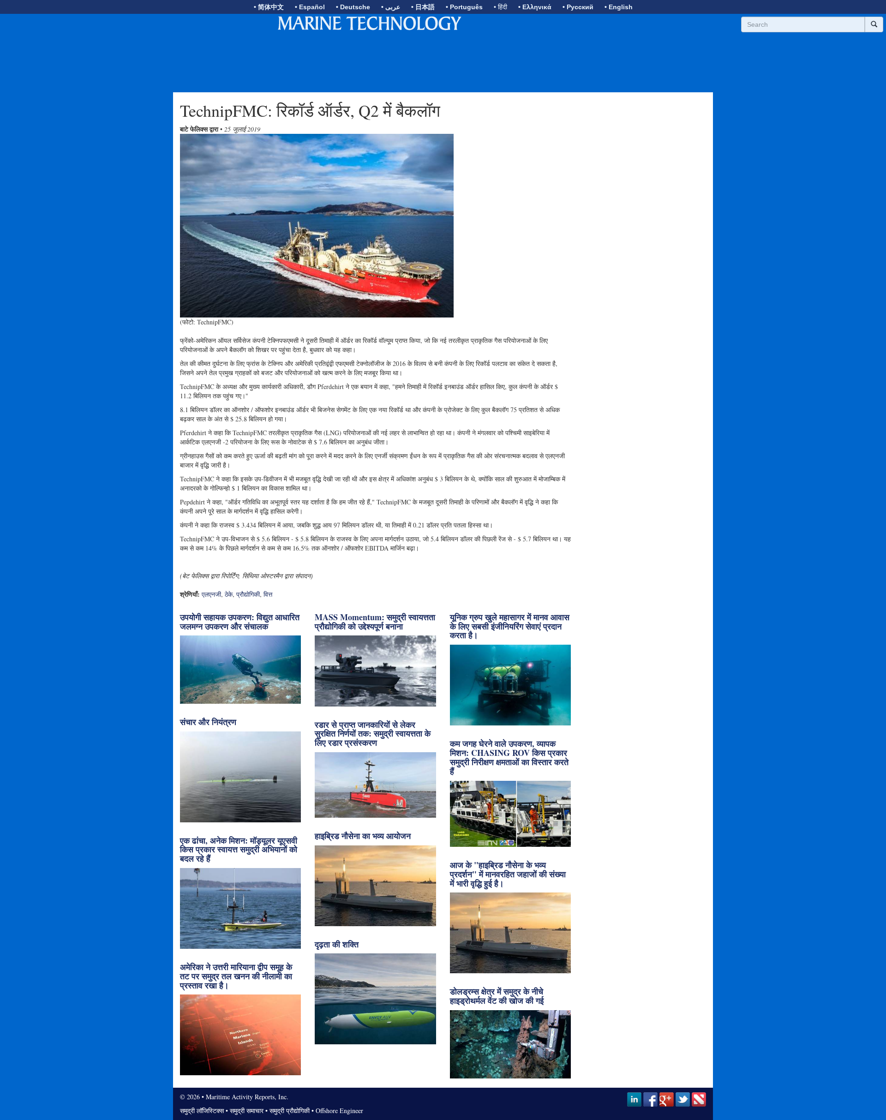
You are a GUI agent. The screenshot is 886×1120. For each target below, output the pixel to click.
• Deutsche (353, 7)
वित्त (267, 594)
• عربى (390, 7)
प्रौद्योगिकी (248, 594)
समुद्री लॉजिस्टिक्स (202, 1110)
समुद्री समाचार (246, 1110)
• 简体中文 (269, 7)
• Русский (578, 7)
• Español (310, 7)
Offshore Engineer (339, 1110)
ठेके (229, 594)
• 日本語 (423, 7)
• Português (464, 7)
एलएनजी (211, 594)
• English (619, 7)
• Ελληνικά (534, 7)
